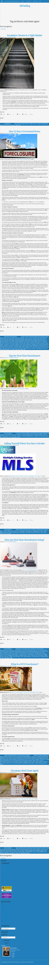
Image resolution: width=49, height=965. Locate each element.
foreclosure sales (22, 343)
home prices (42, 343)
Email (13, 954)
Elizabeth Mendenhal (19, 341)
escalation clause (32, 123)
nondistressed (16, 345)
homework (14, 850)
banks (5, 338)
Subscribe (35, 1)
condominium (11, 339)
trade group (6, 853)
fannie (25, 341)
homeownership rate (23, 652)
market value (15, 761)
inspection (17, 344)
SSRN (13, 956)
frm (10, 435)
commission (33, 529)
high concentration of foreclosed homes (17, 759)
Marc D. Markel (43, 531)
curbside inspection (28, 339)
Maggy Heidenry (36, 531)
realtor (23, 346)
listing (26, 850)
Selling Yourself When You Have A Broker (24, 443)
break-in (8, 338)
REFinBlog (25, 5)
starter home (5, 437)
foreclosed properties (26, 757)
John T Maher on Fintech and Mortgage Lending (6, 874)
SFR (45, 346)
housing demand (37, 652)
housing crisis (31, 652)
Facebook (15, 531)
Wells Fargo (22, 349)
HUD (10, 344)
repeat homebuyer (27, 656)
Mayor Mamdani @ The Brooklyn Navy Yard (7, 905)
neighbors (6, 345)
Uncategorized (7, 123)
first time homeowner (38, 434)
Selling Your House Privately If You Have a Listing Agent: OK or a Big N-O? (26, 476)
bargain (40, 755)
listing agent (22, 531)
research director (17, 763)
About (22, 1)
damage (34, 339)
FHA (41, 341)
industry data (23, 654)
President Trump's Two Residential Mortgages (6, 909)
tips (9, 437)
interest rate (13, 435)
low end (5, 655)
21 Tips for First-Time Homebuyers (17, 388)
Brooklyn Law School (15, 338)
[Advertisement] (23, 12)
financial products (29, 434)
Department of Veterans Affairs (30, 340)
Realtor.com (38, 532)
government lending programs (16, 651)
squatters (34, 348)
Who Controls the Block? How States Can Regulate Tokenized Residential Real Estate (7, 914)
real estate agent (11, 125)
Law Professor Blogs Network (12, 1)
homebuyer (10, 652)
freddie (27, 343)
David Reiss (13, 37)
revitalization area (25, 763)
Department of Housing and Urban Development (14, 340)
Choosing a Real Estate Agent (24, 770)
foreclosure (6, 336)
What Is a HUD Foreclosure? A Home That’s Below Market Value (25, 692)
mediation (42, 850)
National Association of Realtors (6, 851)
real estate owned (17, 346)
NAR (37, 344)
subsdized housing (39, 763)
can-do (26, 338)
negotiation (2, 125)
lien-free (37, 760)
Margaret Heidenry (4, 532)
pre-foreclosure (26, 345)
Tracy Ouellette (14, 437)
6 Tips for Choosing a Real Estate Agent (25, 798)
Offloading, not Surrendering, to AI (7, 918)
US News (44, 348)
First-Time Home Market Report (30, 570)
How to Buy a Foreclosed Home (23, 159)
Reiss (31, 346)
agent (35, 755)
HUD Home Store (24, 760)
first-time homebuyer (4, 435)
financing (45, 341)
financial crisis (11, 650)
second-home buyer (36, 656)
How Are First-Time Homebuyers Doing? (24, 539)
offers (6, 125)
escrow (42, 849)
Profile (13, 955)
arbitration (21, 848)
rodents (42, 346)
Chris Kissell (2, 339)
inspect (13, 344)
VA (10, 349)
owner (33, 761)
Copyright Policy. (30, 962)
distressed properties (4, 341)
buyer (29, 529)
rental (22, 656)
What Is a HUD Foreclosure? (24, 664)
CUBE (36, 756)
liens (40, 760)
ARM (6, 434)
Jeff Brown (22, 850)
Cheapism (18, 434)
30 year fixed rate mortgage (36, 433)
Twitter (13, 953)
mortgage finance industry (12, 655)
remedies (2, 853)
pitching (15, 851)
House (18, 850)
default (39, 756)
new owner (11, 345)
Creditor (32, 756)
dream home (12, 341)
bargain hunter (46, 755)
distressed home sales (42, 340)
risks (39, 346)
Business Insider (24, 123)
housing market (44, 123)
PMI (39, 655)
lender (24, 344)
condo (6, 339)
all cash (22, 336)
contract (38, 529)
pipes (21, 345)
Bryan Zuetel (38, 848)
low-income (9, 761)
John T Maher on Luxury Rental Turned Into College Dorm (7, 867)
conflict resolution (25, 849)
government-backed (4, 759)
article (41, 89)
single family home (27, 348)
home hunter (31, 759)
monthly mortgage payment (27, 435)
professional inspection (34, 345)
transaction (12, 853)
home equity (36, 343)
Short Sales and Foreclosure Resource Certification (12, 348)
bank (38, 755)
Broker (17, 529)
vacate (13, 349)
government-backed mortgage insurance (31, 651)
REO (34, 346)
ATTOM (26, 336)
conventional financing (19, 339)
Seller (4, 533)
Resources (28, 1)
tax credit (2, 657)
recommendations (40, 851)
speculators (32, 763)
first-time (45, 434)
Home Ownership (13, 336)
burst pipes (22, 338)
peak (36, 655)
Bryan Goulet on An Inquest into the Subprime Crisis (7, 878)
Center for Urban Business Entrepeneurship (22, 756)
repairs (36, 346)
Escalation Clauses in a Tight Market (24, 35)
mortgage (34, 344)
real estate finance (9, 346)
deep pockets (39, 339)
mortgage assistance (27, 761)
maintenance (28, 344)
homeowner (6, 344)
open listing (15, 532)
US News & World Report (24, 853)
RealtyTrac (27, 346)
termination (8, 533)
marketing (10, 532)
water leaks (17, 349)
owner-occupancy (31, 655)
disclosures (38, 849)
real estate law (29, 532)
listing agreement (29, 531)
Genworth (36, 650)
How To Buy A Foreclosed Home (24, 131)
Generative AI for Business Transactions (6, 922)
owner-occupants (39, 761)
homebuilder (5, 652)
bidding (1, 756)
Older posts (3, 29)
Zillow (18, 437)
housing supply (14, 654)
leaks (21, 344)
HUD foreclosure (16, 760)
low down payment (30, 654)
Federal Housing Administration (33, 341)
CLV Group (23, 434)
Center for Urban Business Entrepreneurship (38, 338)
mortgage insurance (23, 655)
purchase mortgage (8, 656)
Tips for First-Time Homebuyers (24, 355)
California (44, 848)
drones (42, 529)
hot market (38, 123)
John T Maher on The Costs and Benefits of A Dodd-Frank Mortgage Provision (7, 882)
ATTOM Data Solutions (33, 336)
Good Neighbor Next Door (42, 757)
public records (42, 345)
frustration (31, 343)
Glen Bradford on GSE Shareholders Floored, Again (6, 871)
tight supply (6, 657)
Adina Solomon (18, 123)
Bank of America (41, 336)
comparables (18, 849)
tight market (18, 125)
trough (11, 657)
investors (30, 760)
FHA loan (11, 757)
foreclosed (2, 343)
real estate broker (28, 851)
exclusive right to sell (7, 531)
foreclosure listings (14, 343)
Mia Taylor (19, 435)
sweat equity (39, 348)
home (18, 531)
